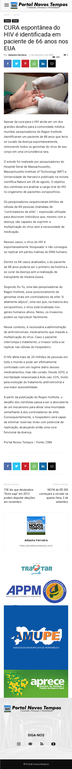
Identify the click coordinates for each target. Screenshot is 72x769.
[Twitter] (16, 63)
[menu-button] (6, 5)
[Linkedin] (43, 63)
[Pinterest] (25, 63)
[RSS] (42, 744)
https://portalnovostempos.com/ (36, 545)
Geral (16, 14)
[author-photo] (36, 534)
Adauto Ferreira (17, 54)
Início (7, 14)
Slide (15, 20)
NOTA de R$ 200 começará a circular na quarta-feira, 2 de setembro (53, 496)
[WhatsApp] (34, 63)
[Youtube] (53, 744)
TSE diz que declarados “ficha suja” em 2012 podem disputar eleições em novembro (19, 496)
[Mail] (30, 744)
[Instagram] (19, 744)
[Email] (52, 63)
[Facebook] (8, 63)
